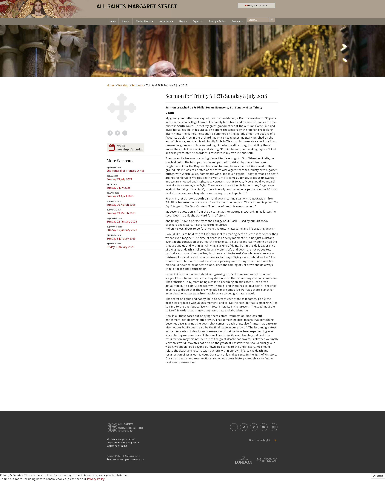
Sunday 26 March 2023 (121, 204)
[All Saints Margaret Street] (192, 9)
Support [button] (197, 21)
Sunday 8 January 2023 (121, 238)
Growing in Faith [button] (216, 21)
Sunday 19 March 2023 (121, 213)
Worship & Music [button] (143, 21)
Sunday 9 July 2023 (118, 187)
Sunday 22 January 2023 (122, 221)
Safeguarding (132, 455)
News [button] (182, 21)
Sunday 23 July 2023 (119, 179)
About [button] (124, 21)
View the (130, 147)
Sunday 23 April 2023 (120, 196)
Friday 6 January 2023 (120, 247)
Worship (122, 85)
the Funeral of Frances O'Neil (126, 170)
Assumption (237, 21)
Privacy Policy (96, 479)
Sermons (137, 85)
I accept (379, 475)
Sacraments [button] (165, 21)
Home (113, 21)
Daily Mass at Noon (258, 5)
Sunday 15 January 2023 (122, 230)
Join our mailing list (260, 440)
